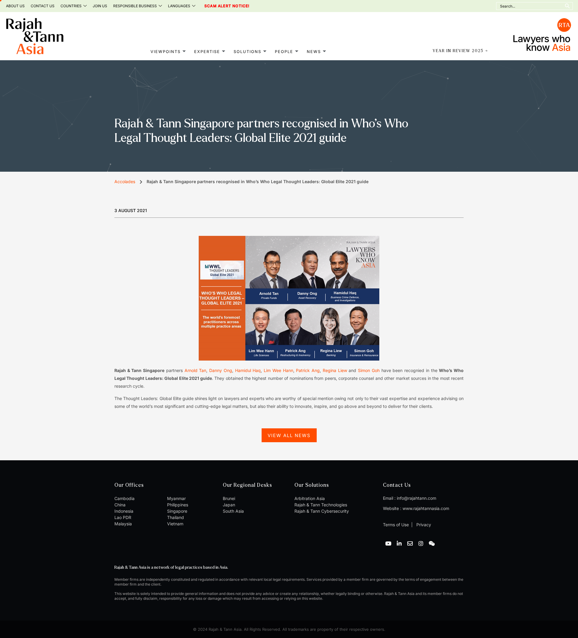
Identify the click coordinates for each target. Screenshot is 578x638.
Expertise (207, 51)
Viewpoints (166, 51)
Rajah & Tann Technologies (320, 504)
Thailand (175, 517)
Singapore (177, 511)
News (314, 51)
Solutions (247, 51)
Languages (179, 6)
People (284, 51)
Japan (229, 504)
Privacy (423, 524)
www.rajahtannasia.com (425, 508)
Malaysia (123, 523)
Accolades (124, 181)
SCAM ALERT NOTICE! (218, 6)
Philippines (177, 504)
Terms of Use (396, 524)
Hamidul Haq (248, 370)
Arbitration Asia (309, 498)
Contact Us (42, 6)
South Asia (233, 511)
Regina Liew (335, 370)
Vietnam (175, 523)
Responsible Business (135, 6)
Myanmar (176, 498)
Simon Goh (369, 370)
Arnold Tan (196, 370)
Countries (71, 6)
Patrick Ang (308, 370)
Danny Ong (220, 370)
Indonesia (123, 511)
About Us (15, 6)
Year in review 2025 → (460, 51)
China (120, 504)
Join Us (100, 6)
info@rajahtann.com (416, 498)
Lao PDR (122, 517)
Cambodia (124, 498)
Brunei (229, 498)
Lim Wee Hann (278, 370)
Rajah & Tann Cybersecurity (321, 511)
